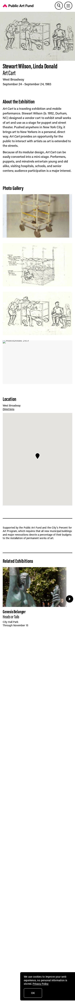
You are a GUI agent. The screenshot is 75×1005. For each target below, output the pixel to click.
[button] (37, 456)
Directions (8, 409)
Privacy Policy (40, 983)
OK (33, 993)
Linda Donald (45, 66)
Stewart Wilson (17, 66)
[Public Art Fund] (18, 6)
